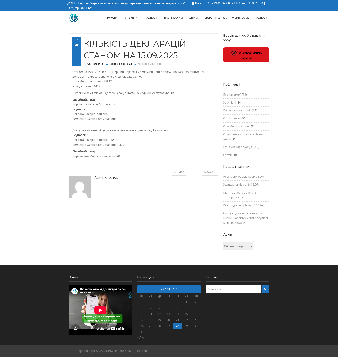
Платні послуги (173, 18)
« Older (179, 172)
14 (177, 314)
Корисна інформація (120, 63)
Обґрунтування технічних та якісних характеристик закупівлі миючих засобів (245, 218)
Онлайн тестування (236, 126)
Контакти (193, 18)
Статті (227, 155)
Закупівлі (229, 102)
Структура (131, 18)
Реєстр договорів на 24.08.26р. (244, 176)
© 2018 (142, 351)
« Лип (141, 337)
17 (141, 320)
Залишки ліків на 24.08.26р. (241, 184)
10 (141, 314)
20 (168, 320)
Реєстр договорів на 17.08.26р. (244, 205)
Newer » (209, 172)
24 (141, 326)
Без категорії (232, 94)
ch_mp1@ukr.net (81, 8)
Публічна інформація (237, 147)
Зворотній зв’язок (216, 18)
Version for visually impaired (250, 55)
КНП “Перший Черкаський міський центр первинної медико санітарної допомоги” (127, 3)
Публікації (151, 18)
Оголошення (232, 118)
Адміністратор (95, 63)
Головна (112, 18)
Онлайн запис (240, 18)
